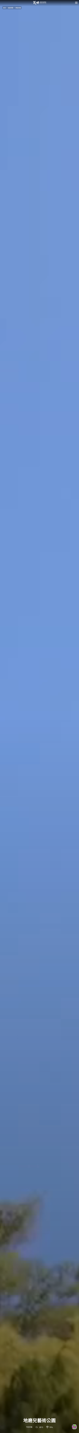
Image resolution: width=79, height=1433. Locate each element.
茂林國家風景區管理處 (40, 2)
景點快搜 (18, 8)
